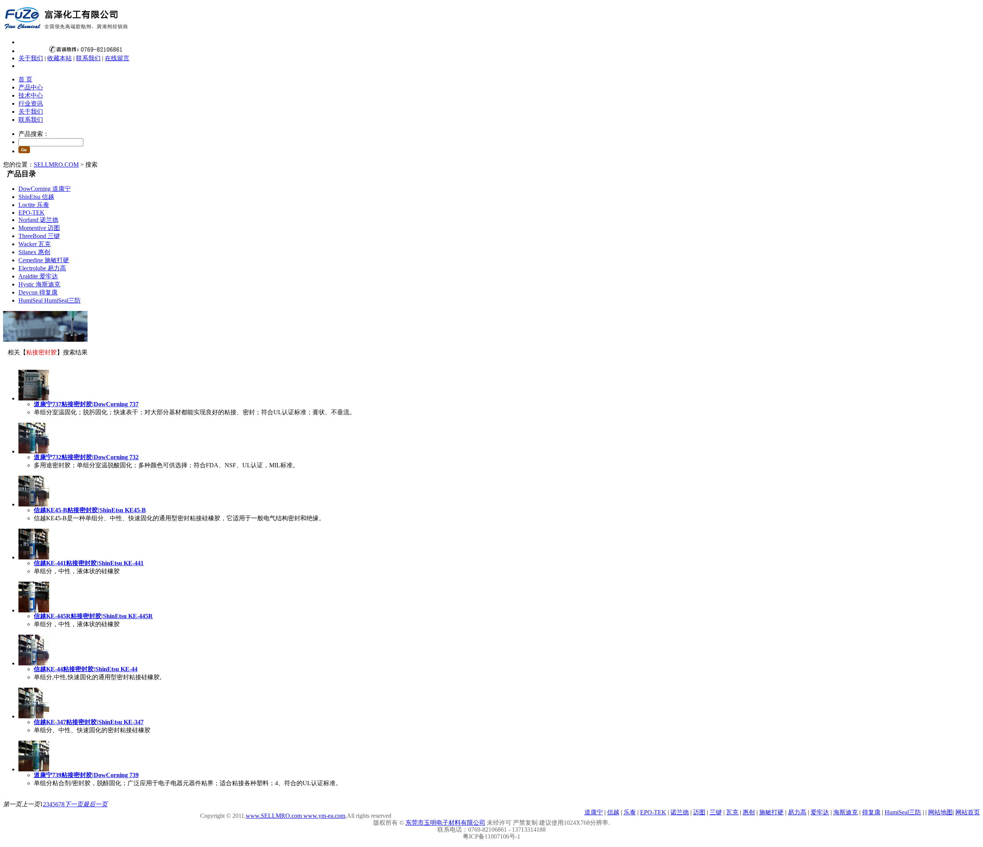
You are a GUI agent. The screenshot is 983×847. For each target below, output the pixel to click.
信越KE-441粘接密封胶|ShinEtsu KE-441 (89, 563)
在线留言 (117, 58)
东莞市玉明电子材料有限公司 (445, 822)
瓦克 (732, 812)
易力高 (797, 812)
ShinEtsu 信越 (36, 197)
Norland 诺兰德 (38, 220)
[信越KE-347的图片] (33, 716)
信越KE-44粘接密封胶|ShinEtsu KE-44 (85, 669)
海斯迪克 (845, 812)
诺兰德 (679, 812)
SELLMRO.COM (56, 164)
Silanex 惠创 (34, 252)
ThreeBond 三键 (39, 236)
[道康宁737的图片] (33, 398)
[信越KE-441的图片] (33, 557)
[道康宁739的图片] (33, 769)
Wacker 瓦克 (34, 244)
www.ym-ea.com (323, 815)
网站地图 (940, 812)
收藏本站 (59, 58)
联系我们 (88, 58)
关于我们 (30, 58)
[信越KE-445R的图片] (33, 610)
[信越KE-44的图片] (33, 663)
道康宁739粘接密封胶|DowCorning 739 (86, 775)
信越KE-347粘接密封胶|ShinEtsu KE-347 (89, 722)
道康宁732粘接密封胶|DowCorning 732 (86, 457)
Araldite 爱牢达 (38, 276)
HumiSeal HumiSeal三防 (49, 300)
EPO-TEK (31, 212)
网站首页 (967, 812)
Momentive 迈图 (39, 228)
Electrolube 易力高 (42, 268)
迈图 (699, 812)
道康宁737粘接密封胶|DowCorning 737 (86, 404)
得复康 (871, 812)
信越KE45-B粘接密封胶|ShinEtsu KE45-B (90, 510)
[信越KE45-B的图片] (33, 504)
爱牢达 (820, 812)
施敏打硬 (771, 812)
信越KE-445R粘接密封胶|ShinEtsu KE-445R (93, 616)
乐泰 (630, 812)
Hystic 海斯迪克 (39, 284)
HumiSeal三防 (903, 812)
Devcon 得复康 (38, 292)
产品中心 (30, 87)
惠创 (749, 812)
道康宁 (593, 812)
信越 (613, 812)
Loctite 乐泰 (33, 205)
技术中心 (30, 95)
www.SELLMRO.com (274, 815)
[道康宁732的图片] (33, 451)
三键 (716, 812)
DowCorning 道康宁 (44, 188)
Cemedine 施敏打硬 (43, 260)
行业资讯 (30, 103)
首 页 (25, 79)
